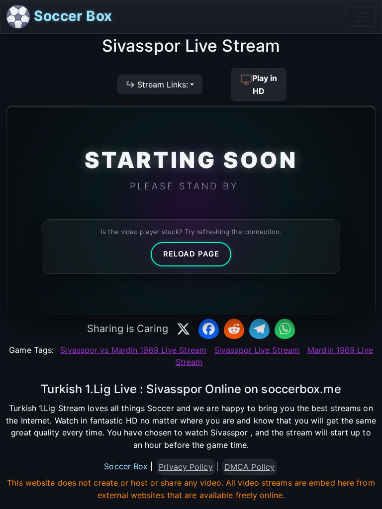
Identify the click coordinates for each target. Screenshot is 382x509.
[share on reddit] (234, 329)
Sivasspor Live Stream (256, 350)
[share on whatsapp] (285, 329)
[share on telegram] (259, 329)
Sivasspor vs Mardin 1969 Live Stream (133, 350)
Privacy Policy (185, 467)
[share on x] (183, 329)
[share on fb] (208, 329)
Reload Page (191, 254)
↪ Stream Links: (157, 84)
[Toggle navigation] (362, 17)
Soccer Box (71, 15)
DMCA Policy (249, 467)
